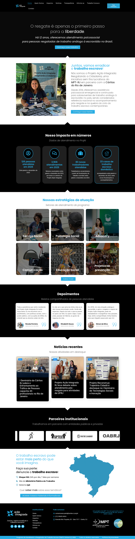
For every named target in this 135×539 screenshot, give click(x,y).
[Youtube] (19, 526)
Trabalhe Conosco (93, 3)
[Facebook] (15, 526)
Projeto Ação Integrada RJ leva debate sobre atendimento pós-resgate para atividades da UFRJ (67, 387)
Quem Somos (39, 3)
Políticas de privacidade (110, 537)
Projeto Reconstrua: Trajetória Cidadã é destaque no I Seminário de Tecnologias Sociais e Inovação (102, 388)
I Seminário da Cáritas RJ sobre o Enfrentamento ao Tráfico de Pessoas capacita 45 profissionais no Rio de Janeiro (31, 388)
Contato (31, 8)
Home (30, 3)
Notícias (58, 3)
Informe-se (80, 3)
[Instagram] (11, 526)
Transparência (69, 3)
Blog (20, 359)
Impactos (50, 3)
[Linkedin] (22, 526)
